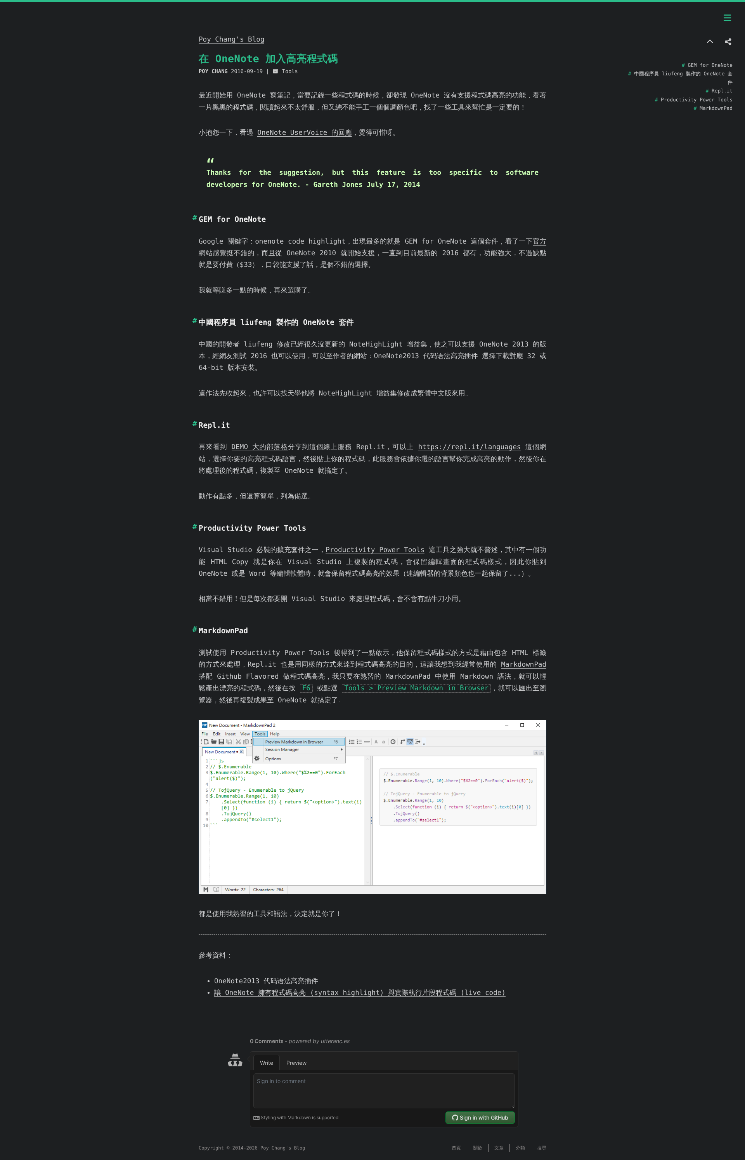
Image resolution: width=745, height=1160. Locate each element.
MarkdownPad (523, 665)
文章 (499, 1148)
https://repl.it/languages (469, 447)
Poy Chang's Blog (231, 40)
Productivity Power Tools (375, 550)
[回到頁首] (709, 42)
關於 (477, 1148)
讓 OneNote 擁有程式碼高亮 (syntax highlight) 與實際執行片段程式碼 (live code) (360, 993)
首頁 (456, 1148)
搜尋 (541, 1148)
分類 (520, 1148)
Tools (290, 71)
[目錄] (727, 18)
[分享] (728, 42)
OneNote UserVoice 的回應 (304, 133)
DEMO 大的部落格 (260, 447)
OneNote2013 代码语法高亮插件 (426, 356)
